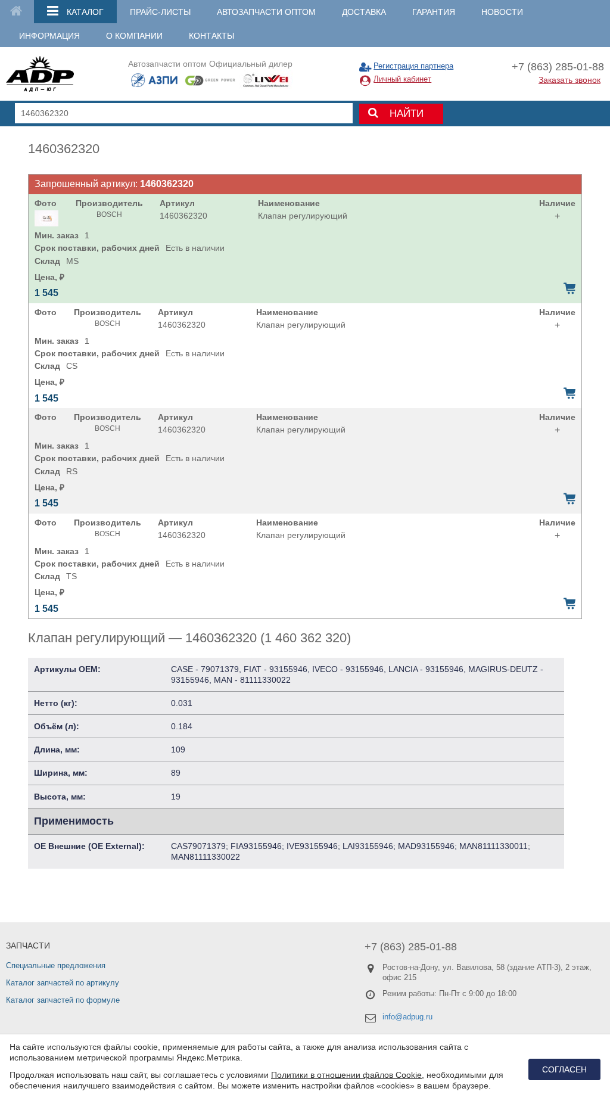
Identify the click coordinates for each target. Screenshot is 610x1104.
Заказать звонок (569, 80)
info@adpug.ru (407, 1016)
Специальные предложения (55, 965)
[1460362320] (46, 218)
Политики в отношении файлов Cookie (346, 1075)
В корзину (569, 288)
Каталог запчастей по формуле (63, 1000)
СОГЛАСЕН (564, 1069)
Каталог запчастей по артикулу (62, 982)
